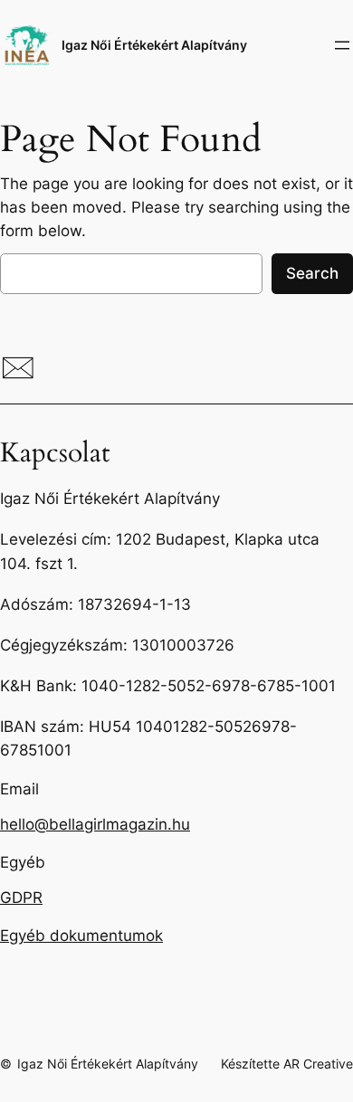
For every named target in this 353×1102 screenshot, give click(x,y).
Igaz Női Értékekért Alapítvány (154, 44)
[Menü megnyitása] (342, 45)
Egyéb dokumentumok (81, 935)
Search (312, 273)
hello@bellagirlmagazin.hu (95, 824)
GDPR (21, 897)
